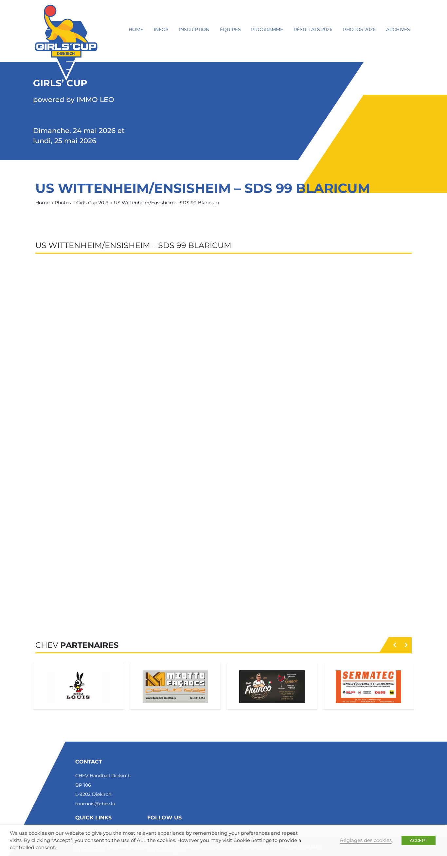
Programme (267, 29)
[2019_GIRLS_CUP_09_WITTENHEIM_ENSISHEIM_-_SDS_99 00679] (71, 603)
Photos (63, 203)
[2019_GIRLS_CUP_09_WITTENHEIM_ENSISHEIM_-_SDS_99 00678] (357, 551)
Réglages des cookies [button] (366, 840)
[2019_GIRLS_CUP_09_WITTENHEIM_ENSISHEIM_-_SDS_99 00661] (214, 394)
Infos (161, 29)
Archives (398, 29)
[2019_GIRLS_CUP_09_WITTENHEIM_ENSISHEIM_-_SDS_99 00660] (143, 394)
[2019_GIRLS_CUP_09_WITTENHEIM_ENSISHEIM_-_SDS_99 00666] (214, 446)
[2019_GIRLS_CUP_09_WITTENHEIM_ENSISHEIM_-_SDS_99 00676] (214, 551)
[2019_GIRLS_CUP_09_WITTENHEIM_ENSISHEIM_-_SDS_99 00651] (214, 289)
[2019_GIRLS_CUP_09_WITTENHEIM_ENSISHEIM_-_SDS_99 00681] (214, 603)
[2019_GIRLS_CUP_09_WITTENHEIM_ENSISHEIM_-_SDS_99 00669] (71, 498)
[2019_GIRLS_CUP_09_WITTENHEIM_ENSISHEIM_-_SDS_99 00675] (143, 551)
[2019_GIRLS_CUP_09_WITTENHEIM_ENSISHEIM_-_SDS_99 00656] (214, 341)
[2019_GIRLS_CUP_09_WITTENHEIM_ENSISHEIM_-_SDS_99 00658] (357, 341)
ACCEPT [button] (418, 840)
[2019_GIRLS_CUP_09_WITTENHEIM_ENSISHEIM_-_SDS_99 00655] (143, 341)
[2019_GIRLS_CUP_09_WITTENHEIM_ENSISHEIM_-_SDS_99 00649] (71, 289)
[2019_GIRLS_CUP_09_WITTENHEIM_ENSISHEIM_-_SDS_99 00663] (357, 394)
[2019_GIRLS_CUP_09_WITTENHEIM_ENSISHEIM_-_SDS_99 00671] (214, 498)
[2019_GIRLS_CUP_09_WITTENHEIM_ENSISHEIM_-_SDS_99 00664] (71, 446)
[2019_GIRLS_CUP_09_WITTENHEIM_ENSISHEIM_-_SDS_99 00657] (286, 341)
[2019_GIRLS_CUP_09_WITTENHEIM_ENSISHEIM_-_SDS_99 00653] (357, 289)
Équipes (230, 29)
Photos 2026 (359, 29)
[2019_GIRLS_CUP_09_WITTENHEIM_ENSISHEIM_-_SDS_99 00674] (71, 551)
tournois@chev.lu (95, 804)
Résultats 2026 (313, 29)
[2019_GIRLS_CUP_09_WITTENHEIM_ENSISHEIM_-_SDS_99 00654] (71, 341)
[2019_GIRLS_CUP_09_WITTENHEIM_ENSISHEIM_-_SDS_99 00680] (143, 603)
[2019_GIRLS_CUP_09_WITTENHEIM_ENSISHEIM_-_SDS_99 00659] (71, 394)
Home (136, 29)
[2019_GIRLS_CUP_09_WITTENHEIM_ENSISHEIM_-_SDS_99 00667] (286, 446)
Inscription (194, 29)
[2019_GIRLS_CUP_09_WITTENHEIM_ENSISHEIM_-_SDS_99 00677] (286, 551)
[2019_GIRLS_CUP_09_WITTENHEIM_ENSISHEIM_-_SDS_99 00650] (143, 289)
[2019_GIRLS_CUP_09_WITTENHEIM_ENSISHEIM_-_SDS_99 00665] (143, 446)
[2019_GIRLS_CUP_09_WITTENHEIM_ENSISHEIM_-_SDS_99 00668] (357, 446)
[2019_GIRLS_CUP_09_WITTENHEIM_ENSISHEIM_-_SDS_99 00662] (286, 394)
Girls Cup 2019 (92, 203)
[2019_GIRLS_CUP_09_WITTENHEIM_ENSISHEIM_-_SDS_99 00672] (286, 498)
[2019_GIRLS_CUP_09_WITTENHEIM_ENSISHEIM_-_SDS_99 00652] (286, 289)
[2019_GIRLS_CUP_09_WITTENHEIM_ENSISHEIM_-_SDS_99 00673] (357, 498)
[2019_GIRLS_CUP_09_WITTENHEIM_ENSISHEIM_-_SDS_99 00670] (143, 498)
